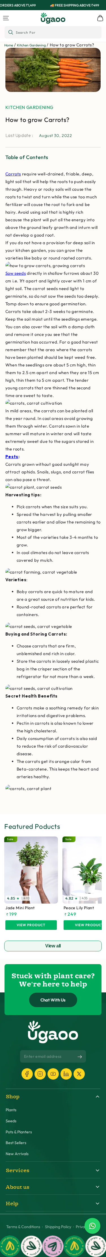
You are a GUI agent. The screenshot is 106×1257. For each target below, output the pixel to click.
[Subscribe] (79, 1056)
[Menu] (6, 18)
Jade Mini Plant (20, 908)
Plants (11, 1110)
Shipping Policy (58, 1226)
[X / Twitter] (79, 1074)
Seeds (11, 1121)
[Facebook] (27, 1074)
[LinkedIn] (66, 1074)
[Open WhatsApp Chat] (92, 1226)
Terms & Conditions (23, 1226)
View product (31, 925)
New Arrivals (17, 1153)
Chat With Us (53, 1000)
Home (8, 45)
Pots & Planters (19, 1132)
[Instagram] (40, 1074)
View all (53, 945)
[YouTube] (53, 1074)
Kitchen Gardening (31, 45)
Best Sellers (16, 1142)
